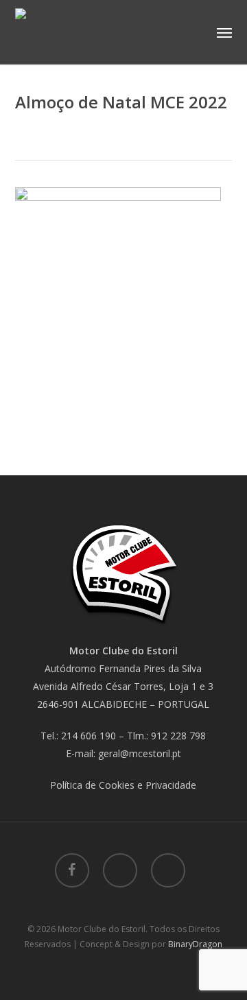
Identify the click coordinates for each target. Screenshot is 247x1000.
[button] (224, 32)
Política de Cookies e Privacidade (123, 784)
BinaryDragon (195, 944)
